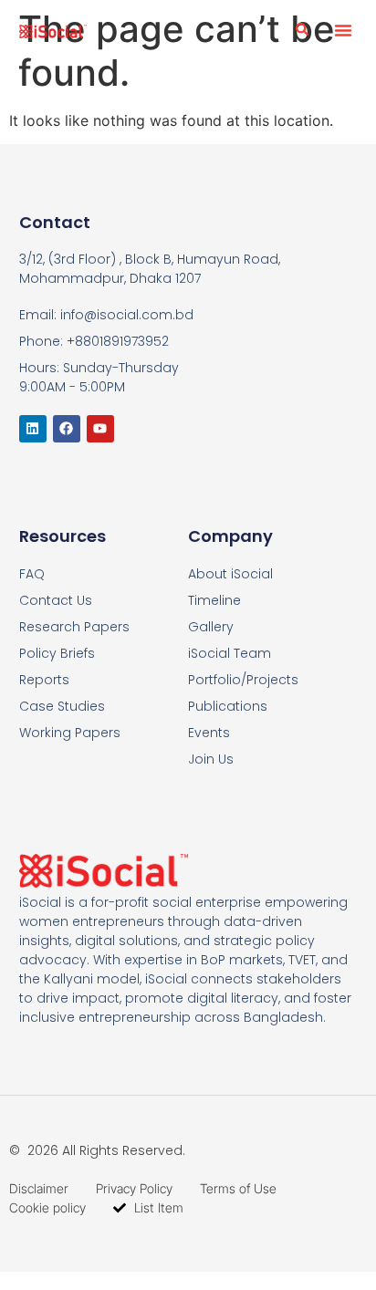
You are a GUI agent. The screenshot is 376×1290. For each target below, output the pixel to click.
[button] (343, 30)
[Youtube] (100, 428)
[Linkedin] (33, 428)
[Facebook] (66, 428)
